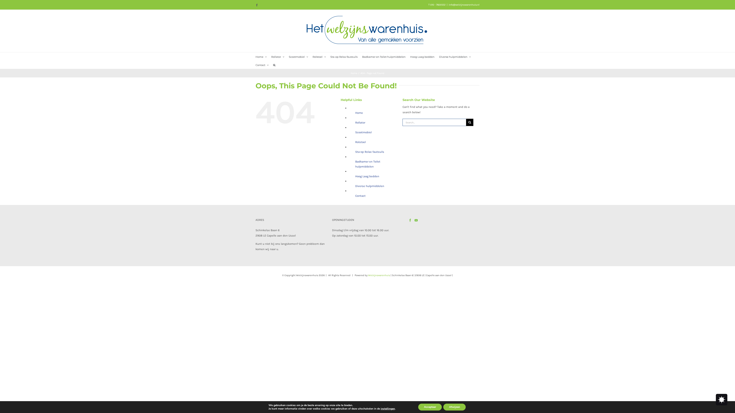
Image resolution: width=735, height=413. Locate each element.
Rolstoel (360, 142)
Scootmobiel (363, 132)
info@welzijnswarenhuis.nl (464, 4)
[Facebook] (410, 220)
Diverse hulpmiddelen (369, 186)
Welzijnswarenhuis (379, 275)
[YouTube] (416, 220)
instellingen (388, 409)
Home (359, 113)
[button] (274, 65)
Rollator (360, 122)
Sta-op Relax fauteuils (369, 152)
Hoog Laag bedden (367, 176)
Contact (360, 196)
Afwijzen (454, 407)
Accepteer (430, 407)
